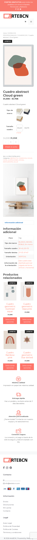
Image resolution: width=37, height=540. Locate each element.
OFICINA (21, 160)
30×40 (20, 248)
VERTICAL (22, 257)
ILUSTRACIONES (13, 160)
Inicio (5, 33)
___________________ (12, 480)
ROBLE (21, 244)
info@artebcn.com (12, 483)
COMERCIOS (22, 35)
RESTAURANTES (8, 162)
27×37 (20, 253)
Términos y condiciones (12, 532)
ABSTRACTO (14, 158)
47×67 (26, 253)
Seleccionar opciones (10, 320)
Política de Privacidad (11, 526)
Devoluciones (8, 505)
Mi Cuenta (7, 508)
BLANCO (21, 242)
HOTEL (5, 160)
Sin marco (29, 244)
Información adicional (14, 223)
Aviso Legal (7, 523)
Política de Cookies (10, 529)
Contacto (6, 511)
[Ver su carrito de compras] (25, 22)
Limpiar (18, 132)
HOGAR (29, 158)
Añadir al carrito (11, 147)
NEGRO (29, 242)
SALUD (16, 162)
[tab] (18, 223)
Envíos (5, 502)
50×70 (26, 248)
